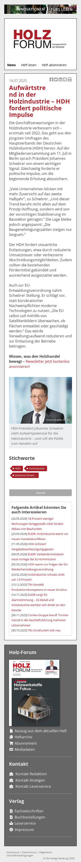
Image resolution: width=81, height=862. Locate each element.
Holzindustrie (37, 468)
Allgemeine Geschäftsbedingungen (29, 853)
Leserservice (25, 823)
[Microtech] (40, 9)
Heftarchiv (23, 736)
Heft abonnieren (54, 65)
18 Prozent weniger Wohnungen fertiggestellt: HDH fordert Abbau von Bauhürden (37, 524)
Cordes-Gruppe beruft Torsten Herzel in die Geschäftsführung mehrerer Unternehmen (39, 620)
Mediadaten (25, 749)
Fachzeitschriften (29, 811)
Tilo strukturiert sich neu (44, 630)
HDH (17, 468)
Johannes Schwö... (25, 475)
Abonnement (26, 743)
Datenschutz (29, 852)
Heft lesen (28, 65)
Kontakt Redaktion (31, 773)
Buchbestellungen (30, 817)
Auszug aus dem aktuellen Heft (41, 730)
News (11, 65)
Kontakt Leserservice (33, 786)
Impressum (24, 829)
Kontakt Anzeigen (30, 780)
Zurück (40, 493)
